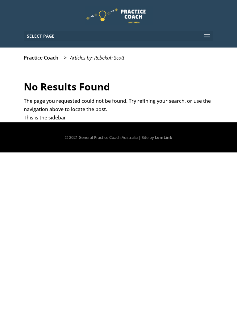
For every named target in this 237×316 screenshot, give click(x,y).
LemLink (163, 137)
